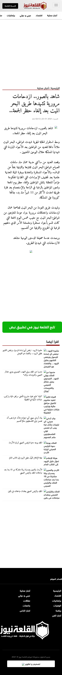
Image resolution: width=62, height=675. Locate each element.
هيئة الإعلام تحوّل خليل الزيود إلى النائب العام (25, 458)
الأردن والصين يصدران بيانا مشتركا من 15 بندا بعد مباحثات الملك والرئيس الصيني (23, 471)
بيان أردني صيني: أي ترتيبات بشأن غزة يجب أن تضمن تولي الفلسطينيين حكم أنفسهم (24, 419)
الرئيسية (55, 87)
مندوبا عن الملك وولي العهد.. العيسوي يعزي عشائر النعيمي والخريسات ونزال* (23, 373)
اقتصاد (39, 15)
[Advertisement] (31, 50)
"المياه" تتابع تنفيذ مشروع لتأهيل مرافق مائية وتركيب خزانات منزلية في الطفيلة (23, 398)
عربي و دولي (25, 15)
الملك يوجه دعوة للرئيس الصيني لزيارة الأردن (25, 442)
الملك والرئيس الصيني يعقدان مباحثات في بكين (25, 491)
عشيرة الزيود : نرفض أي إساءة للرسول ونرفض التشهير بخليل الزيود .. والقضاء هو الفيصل (22, 352)
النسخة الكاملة (10, 5)
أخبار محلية (52, 15)
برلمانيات (11, 15)
